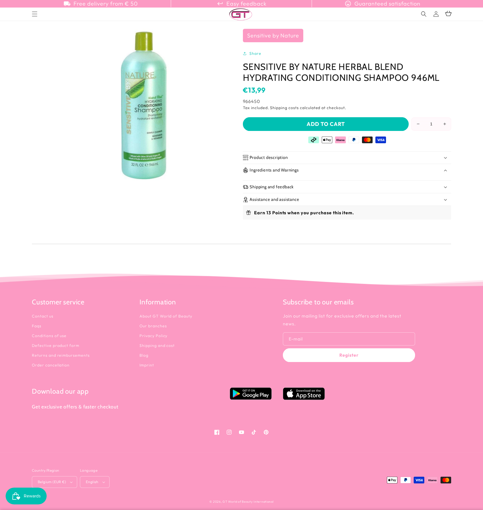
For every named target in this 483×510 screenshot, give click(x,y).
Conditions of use (49, 335)
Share (255, 53)
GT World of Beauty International (247, 502)
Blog (143, 355)
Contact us (42, 316)
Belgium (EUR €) (52, 482)
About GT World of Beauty (165, 316)
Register (349, 355)
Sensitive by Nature (273, 35)
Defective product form (55, 345)
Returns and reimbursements (61, 355)
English (92, 482)
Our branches (153, 325)
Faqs (36, 325)
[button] (424, 14)
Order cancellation (51, 365)
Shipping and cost (157, 345)
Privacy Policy (153, 335)
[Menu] (35, 14)
